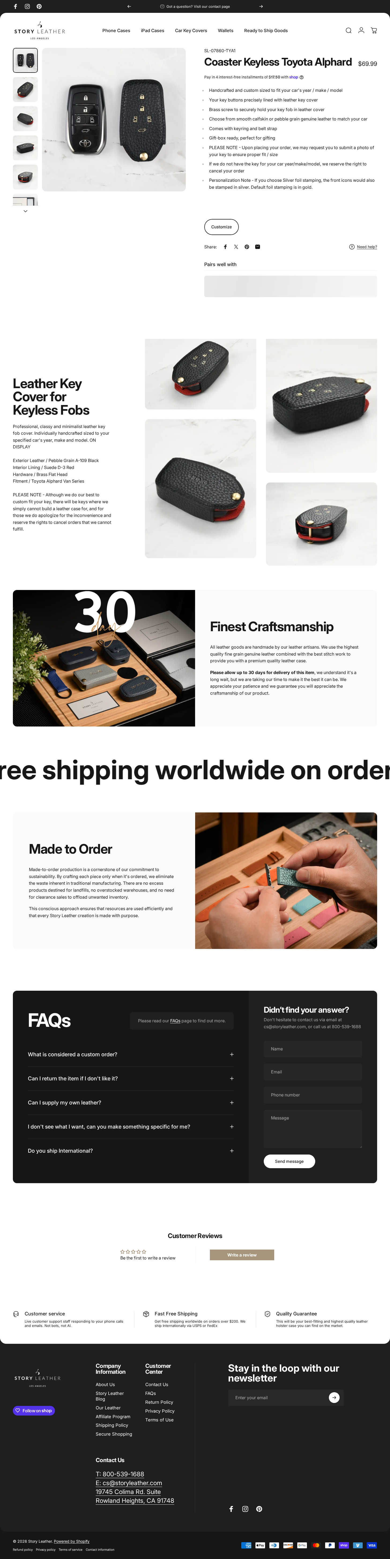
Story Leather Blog (110, 1396)
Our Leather (108, 1407)
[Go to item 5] (25, 177)
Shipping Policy (112, 1425)
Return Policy (159, 1402)
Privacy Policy (159, 1411)
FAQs (175, 1020)
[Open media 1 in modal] (114, 119)
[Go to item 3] (25, 118)
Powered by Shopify (72, 1541)
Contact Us (156, 1384)
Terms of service (71, 1550)
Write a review (242, 1254)
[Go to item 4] (25, 147)
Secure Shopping (114, 1434)
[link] (128, 1492)
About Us (105, 1384)
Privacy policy (45, 1550)
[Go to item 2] (25, 89)
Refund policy (23, 1550)
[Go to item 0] (25, 60)
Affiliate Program (113, 1416)
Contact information (100, 1550)
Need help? (367, 246)
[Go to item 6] (25, 206)
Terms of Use (159, 1419)
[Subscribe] (334, 1397)
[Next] (261, 6)
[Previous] (129, 6)
